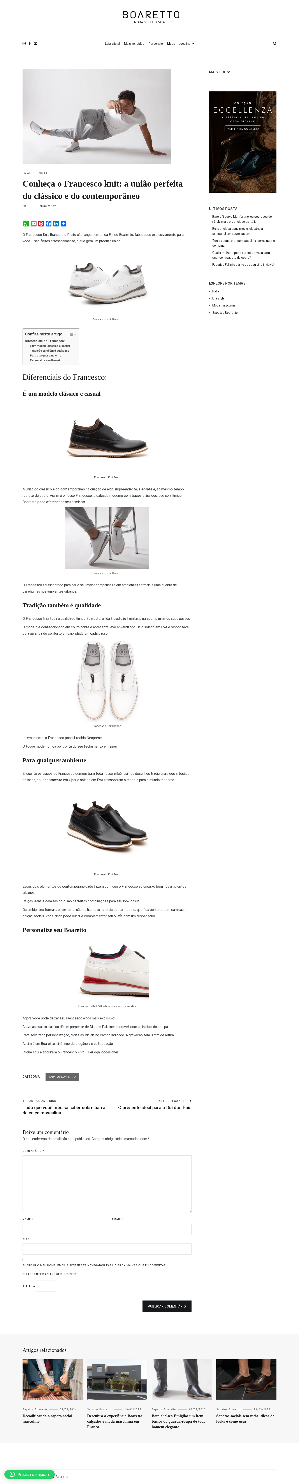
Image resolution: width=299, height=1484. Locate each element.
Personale (156, 43)
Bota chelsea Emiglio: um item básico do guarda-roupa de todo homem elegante (179, 1421)
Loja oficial (112, 43)
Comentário (33, 1151)
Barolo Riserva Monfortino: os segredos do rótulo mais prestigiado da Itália (242, 219)
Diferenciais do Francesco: (45, 341)
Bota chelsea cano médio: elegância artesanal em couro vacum (237, 231)
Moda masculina (178, 43)
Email (117, 1219)
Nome (28, 1219)
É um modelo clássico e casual (50, 345)
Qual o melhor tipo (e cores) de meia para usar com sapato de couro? (241, 255)
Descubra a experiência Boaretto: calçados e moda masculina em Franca (115, 1421)
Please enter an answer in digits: (50, 1274)
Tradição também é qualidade (49, 350)
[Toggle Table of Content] (70, 334)
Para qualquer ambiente (45, 355)
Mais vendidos (134, 43)
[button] (29, 1474)
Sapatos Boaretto (36, 173)
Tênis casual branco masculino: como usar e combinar (243, 243)
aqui (36, 1052)
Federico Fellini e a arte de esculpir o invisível (243, 264)
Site (26, 1239)
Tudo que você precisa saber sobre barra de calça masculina (64, 1107)
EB (24, 206)
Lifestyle (218, 298)
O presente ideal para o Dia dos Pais (155, 1104)
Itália (215, 291)
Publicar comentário (167, 1306)
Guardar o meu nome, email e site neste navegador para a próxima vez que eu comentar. (95, 1265)
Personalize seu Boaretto (46, 360)
